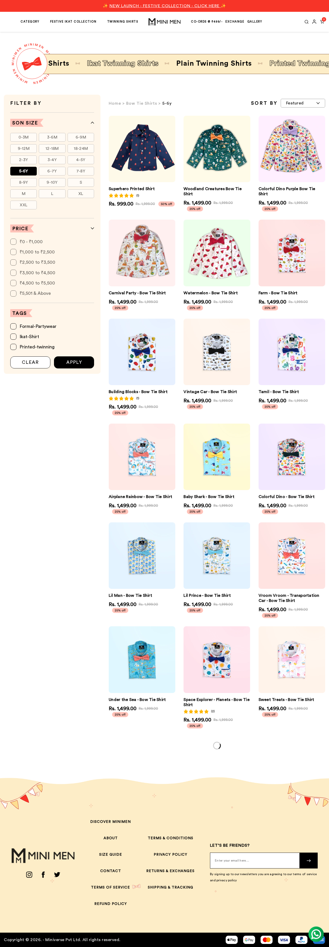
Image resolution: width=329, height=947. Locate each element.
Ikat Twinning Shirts (96, 63)
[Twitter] (57, 874)
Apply (74, 362)
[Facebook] (43, 875)
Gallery (254, 21)
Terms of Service (110, 887)
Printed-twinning (37, 347)
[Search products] (306, 21)
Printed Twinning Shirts (285, 63)
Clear (30, 362)
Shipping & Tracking (170, 887)
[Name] (309, 860)
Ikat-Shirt (29, 336)
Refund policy (110, 904)
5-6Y (23, 171)
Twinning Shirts (122, 21)
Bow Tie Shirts (141, 103)
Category (30, 21)
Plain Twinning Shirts (188, 63)
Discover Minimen (110, 822)
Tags (19, 313)
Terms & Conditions (170, 838)
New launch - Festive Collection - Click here (165, 6)
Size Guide (110, 854)
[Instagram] (29, 875)
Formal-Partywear (38, 326)
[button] (318, 253)
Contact (110, 871)
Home (115, 103)
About (111, 838)
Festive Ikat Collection (73, 21)
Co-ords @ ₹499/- (207, 21)
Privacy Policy (170, 854)
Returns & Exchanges (170, 871)
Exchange (234, 21)
